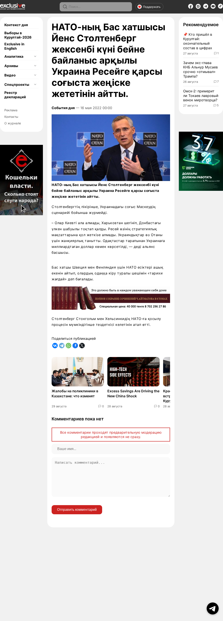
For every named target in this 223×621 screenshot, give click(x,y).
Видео (10, 75)
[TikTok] (220, 7)
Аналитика (13, 56)
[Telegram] (205, 7)
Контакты (11, 116)
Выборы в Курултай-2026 (18, 35)
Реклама (10, 110)
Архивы (11, 66)
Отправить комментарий (77, 509)
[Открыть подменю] (35, 56)
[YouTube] (213, 7)
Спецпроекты (16, 84)
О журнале (12, 123)
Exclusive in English (14, 46)
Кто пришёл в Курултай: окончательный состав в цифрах (197, 41)
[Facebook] (190, 7)
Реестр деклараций (15, 94)
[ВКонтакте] (55, 345)
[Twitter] (82, 345)
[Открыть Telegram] (213, 608)
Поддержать (151, 6)
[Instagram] (198, 7)
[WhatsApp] (68, 345)
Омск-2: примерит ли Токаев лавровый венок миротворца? (200, 95)
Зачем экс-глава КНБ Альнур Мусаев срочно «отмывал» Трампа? (200, 69)
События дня (63, 108)
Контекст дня (16, 25)
